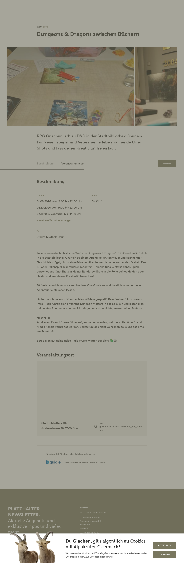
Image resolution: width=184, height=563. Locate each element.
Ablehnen (164, 555)
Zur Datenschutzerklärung (99, 556)
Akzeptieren (164, 545)
